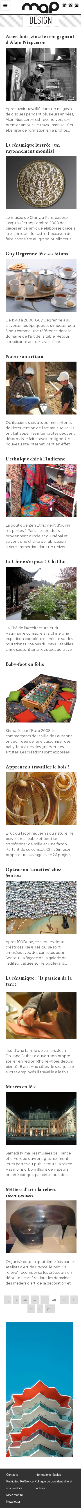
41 (74, 1300)
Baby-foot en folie (25, 664)
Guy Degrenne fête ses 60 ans (37, 253)
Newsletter (13, 1501)
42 (31, 1309)
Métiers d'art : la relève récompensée (31, 1192)
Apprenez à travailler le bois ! (37, 767)
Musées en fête (21, 1086)
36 (25, 1300)
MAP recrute (14, 1495)
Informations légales (48, 1474)
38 (45, 1300)
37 (34, 1300)
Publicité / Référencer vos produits (20, 1485)
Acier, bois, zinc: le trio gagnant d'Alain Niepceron (40, 39)
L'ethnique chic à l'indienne (35, 459)
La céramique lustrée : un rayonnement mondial (33, 148)
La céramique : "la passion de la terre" (39, 981)
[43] (49, 1309)
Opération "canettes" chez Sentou (33, 872)
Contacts (12, 1474)
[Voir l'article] (40, 75)
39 (54, 1300)
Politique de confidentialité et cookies (53, 1485)
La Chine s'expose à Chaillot (36, 561)
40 (64, 1300)
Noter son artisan (24, 356)
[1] (8, 1300)
